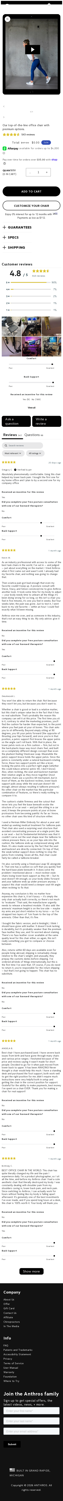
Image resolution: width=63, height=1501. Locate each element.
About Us (9, 1299)
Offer (7, 1304)
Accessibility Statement (17, 1354)
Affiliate (8, 1317)
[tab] (34, 435)
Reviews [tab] (12, 434)
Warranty (9, 1372)
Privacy (8, 1358)
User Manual (11, 1367)
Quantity (9, 172)
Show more (31, 1271)
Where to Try (11, 1381)
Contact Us (10, 1313)
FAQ (6, 1345)
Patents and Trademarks (18, 1349)
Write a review (41, 421)
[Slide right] (4, 117)
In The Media (11, 1326)
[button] (17, 227)
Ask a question (11, 421)
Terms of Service (14, 1363)
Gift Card (9, 1308)
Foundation (10, 1376)
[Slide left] (4, 106)
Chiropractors (12, 1321)
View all (31, 407)
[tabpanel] (31, 858)
